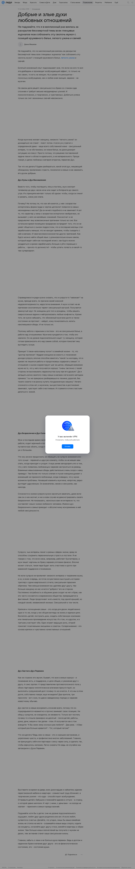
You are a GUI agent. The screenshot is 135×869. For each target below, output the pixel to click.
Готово (67, 446)
